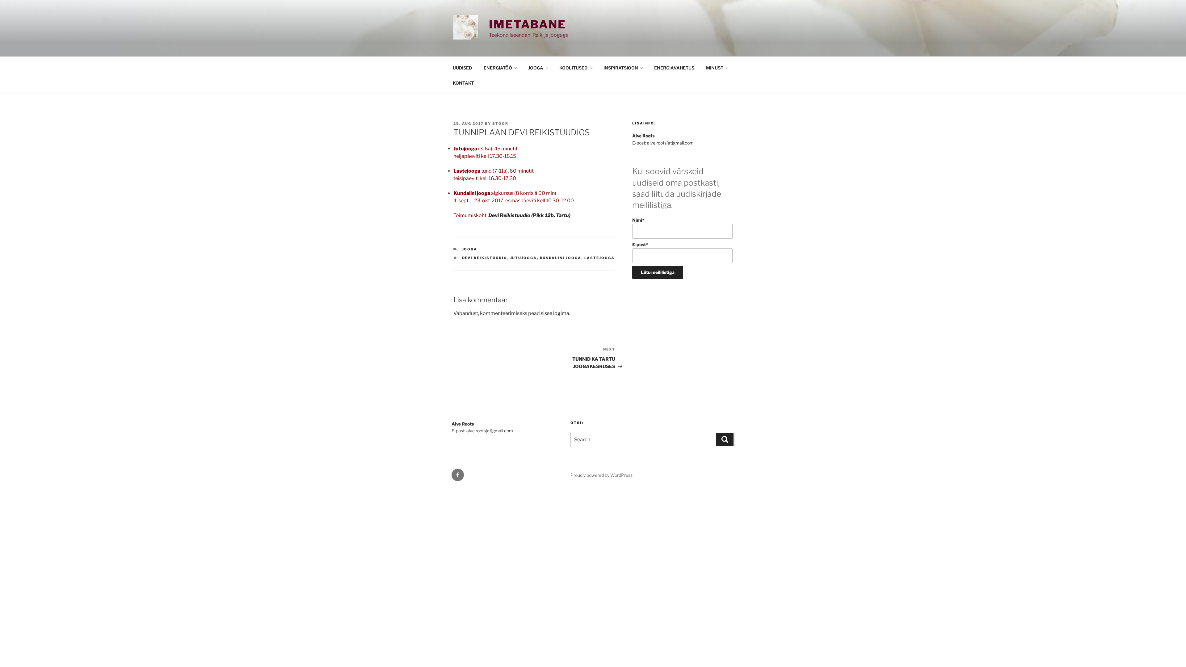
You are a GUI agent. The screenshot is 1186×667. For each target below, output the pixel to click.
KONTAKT (463, 83)
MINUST (714, 67)
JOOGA (535, 67)
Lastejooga (599, 258)
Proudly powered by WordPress (601, 475)
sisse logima (555, 313)
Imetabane (527, 24)
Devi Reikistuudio (484, 258)
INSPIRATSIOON (621, 67)
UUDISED (462, 67)
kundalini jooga (561, 258)
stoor (500, 123)
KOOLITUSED (573, 67)
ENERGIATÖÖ (498, 67)
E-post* (640, 244)
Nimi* (638, 220)
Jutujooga (523, 258)
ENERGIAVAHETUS (674, 67)
